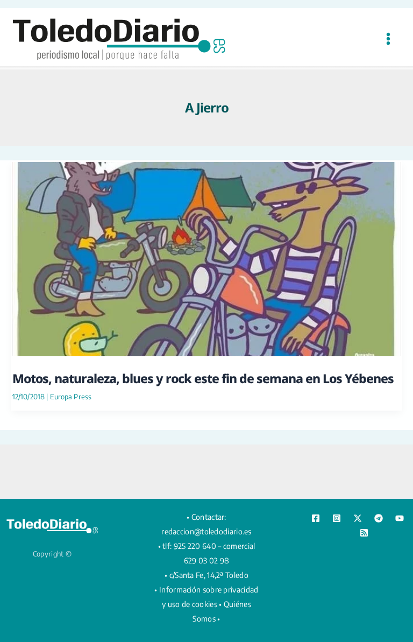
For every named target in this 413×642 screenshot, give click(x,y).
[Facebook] (315, 518)
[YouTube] (399, 518)
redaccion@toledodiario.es (206, 531)
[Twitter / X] (357, 518)
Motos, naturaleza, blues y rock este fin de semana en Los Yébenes (203, 378)
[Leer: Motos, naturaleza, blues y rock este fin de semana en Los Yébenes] (206, 257)
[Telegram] (378, 518)
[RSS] (364, 532)
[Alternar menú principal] (388, 38)
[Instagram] (336, 518)
